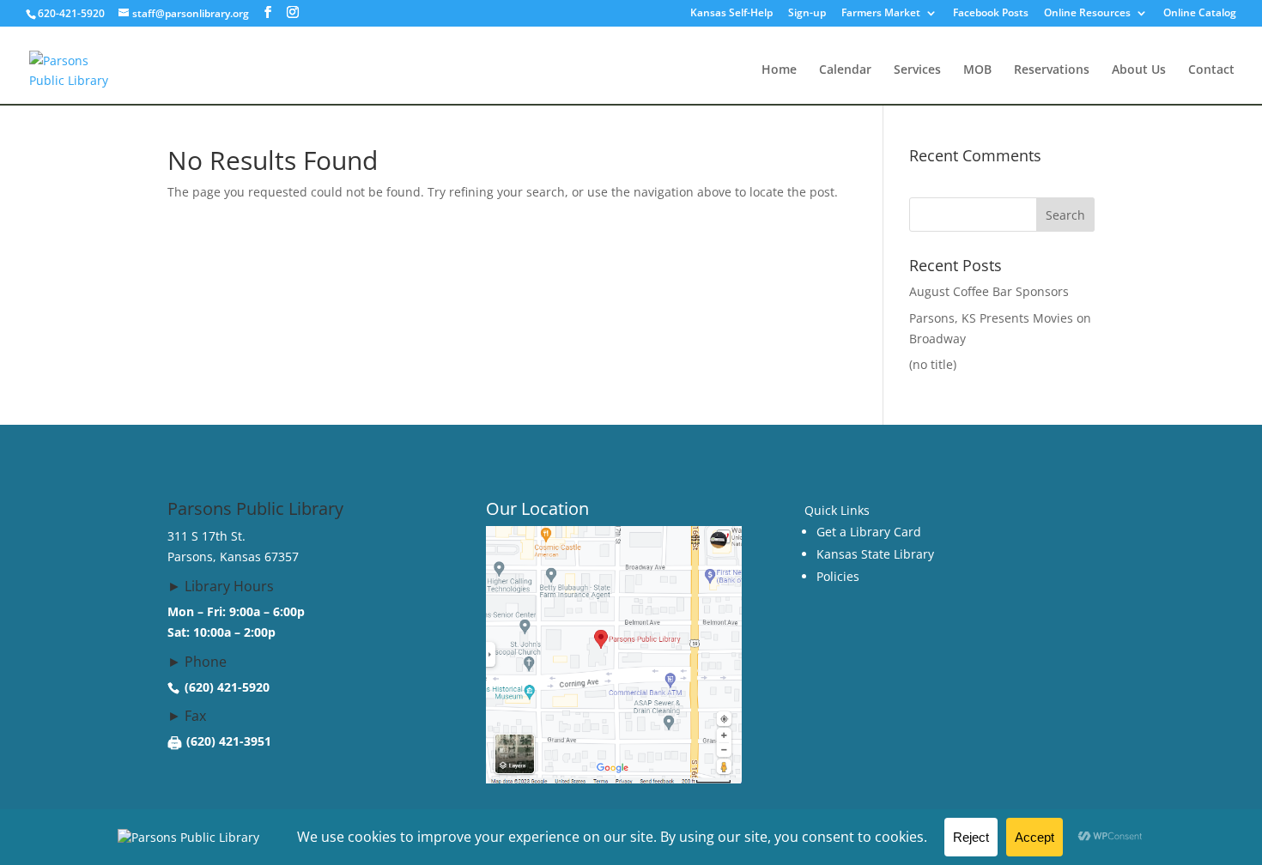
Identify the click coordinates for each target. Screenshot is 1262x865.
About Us (1139, 70)
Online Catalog (1199, 14)
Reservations (1051, 70)
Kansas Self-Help (731, 14)
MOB (977, 70)
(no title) (932, 364)
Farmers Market (880, 14)
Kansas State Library (875, 554)
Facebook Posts (990, 14)
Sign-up (807, 14)
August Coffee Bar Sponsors (989, 291)
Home (779, 70)
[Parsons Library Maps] (614, 779)
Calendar (845, 70)
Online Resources (1087, 14)
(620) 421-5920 (227, 687)
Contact (1211, 70)
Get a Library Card (868, 531)
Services (917, 70)
